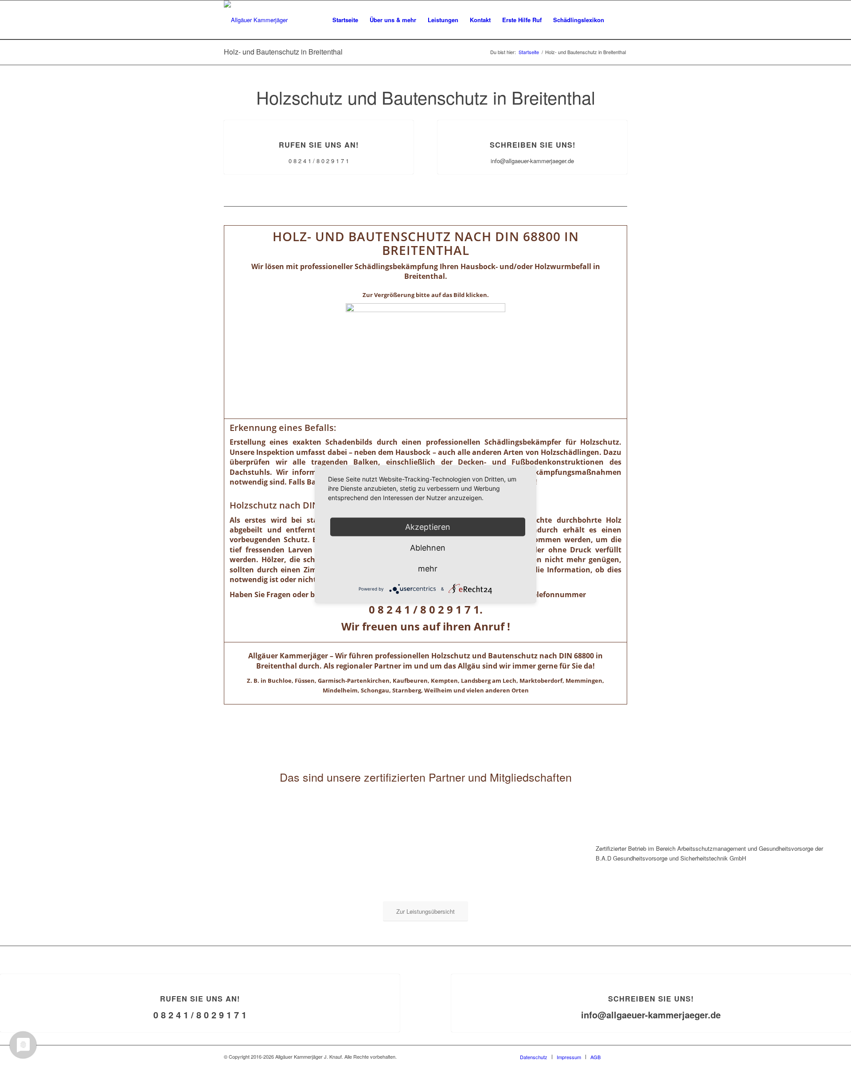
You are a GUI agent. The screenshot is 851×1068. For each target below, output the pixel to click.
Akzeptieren (427, 526)
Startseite (529, 52)
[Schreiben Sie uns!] (532, 120)
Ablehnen (427, 547)
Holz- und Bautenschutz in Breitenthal (283, 52)
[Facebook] (620, 1056)
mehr (427, 568)
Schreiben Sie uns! (532, 145)
